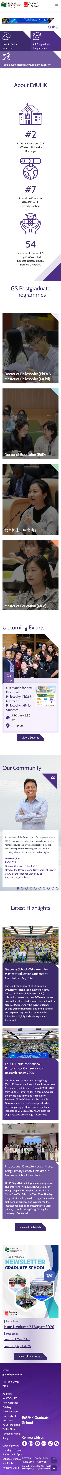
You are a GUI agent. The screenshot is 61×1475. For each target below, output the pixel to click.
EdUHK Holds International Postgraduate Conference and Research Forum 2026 (24, 1068)
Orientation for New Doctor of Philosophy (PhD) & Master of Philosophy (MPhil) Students (19, 699)
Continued (10, 1019)
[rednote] (43, 1443)
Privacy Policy (40, 1457)
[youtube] (37, 1443)
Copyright (42, 1461)
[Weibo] (50, 1443)
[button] (30, 21)
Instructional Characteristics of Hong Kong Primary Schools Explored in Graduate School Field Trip (29, 1170)
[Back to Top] (54, 1468)
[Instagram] (30, 1443)
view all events (30, 737)
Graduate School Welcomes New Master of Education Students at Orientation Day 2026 (27, 973)
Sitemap (26, 1457)
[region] (30, 21)
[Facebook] (24, 1443)
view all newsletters (30, 1356)
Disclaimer (28, 1461)
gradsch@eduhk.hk (12, 1374)
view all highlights (30, 1227)
